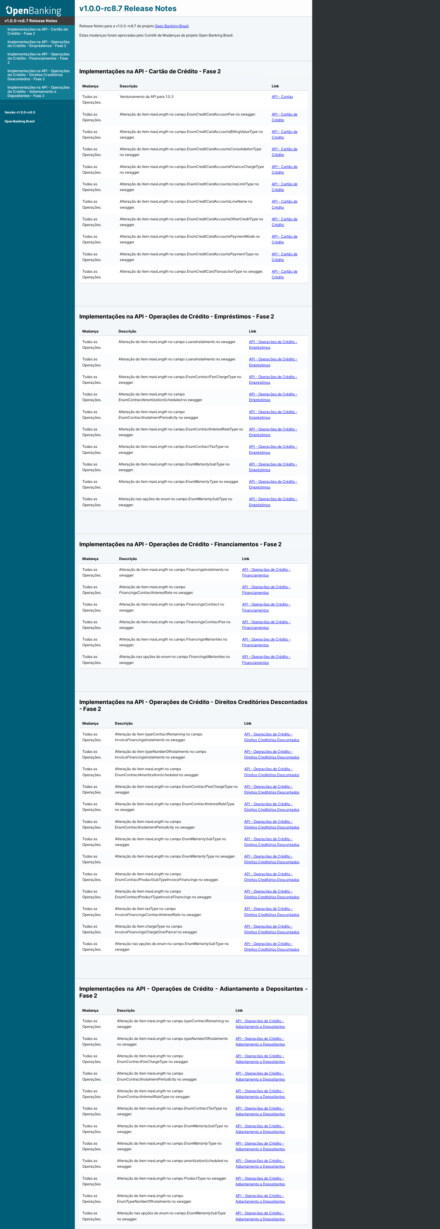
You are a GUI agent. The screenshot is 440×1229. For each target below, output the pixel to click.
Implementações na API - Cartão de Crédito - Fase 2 (37, 31)
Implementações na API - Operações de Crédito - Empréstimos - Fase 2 (38, 44)
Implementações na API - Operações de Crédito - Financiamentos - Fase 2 (38, 58)
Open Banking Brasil (19, 121)
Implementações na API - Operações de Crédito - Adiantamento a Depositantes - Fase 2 (38, 91)
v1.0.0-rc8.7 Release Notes (30, 20)
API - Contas (282, 96)
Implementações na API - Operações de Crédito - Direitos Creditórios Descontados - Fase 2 (38, 75)
